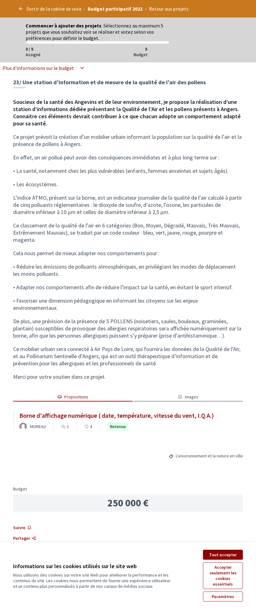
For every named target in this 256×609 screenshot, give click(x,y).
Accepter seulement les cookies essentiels (223, 575)
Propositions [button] (76, 397)
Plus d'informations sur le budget (38, 68)
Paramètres (223, 596)
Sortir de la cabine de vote (54, 9)
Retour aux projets (169, 9)
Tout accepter (223, 555)
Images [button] (192, 397)
